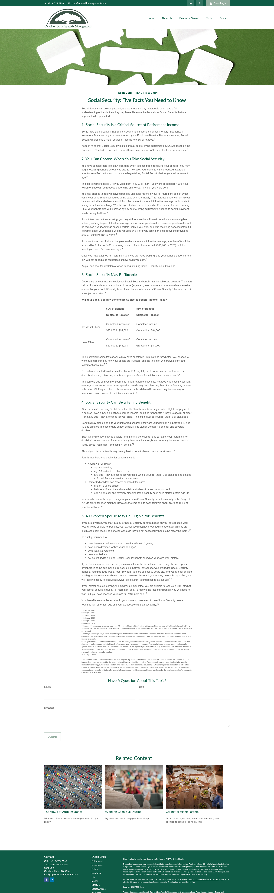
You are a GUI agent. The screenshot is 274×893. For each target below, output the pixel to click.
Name (47, 686)
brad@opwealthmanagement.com (89, 3)
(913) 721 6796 (56, 3)
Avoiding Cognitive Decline (123, 811)
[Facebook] (199, 3)
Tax (93, 876)
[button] (151, 18)
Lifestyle (95, 884)
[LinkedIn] (190, 3)
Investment (97, 865)
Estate (94, 869)
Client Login (220, 3)
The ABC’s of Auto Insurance (63, 811)
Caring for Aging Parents (182, 811)
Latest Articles (98, 888)
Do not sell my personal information (181, 882)
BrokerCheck (178, 859)
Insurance (96, 872)
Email (142, 686)
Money (94, 880)
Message (49, 707)
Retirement (97, 861)
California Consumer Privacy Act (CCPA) (203, 879)
